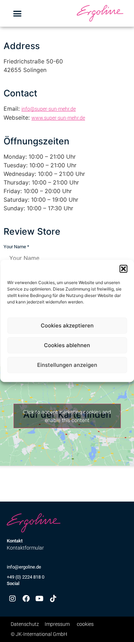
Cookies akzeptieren (67, 325)
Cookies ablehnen (67, 345)
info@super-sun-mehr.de (48, 109)
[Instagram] (12, 598)
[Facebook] (26, 598)
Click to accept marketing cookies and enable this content (67, 416)
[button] (123, 268)
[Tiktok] (53, 598)
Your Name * (16, 246)
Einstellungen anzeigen (67, 364)
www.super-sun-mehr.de (58, 118)
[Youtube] (39, 598)
